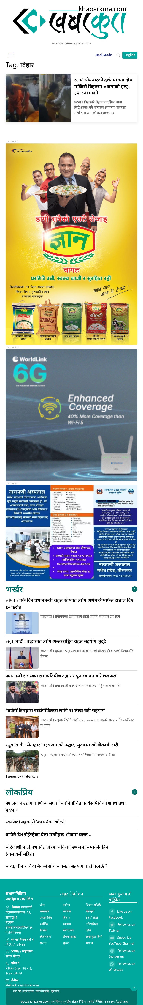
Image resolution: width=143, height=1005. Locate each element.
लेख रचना (45, 937)
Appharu (122, 1001)
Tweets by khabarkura (22, 776)
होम (42, 905)
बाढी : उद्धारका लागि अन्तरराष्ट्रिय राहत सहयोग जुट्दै (56, 641)
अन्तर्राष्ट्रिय (46, 918)
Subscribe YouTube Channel (121, 940)
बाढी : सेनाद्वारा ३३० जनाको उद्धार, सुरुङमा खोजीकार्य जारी (62, 745)
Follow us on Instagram (122, 954)
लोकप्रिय (19, 792)
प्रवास (43, 943)
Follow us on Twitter (122, 927)
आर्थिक (44, 924)
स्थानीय (67, 911)
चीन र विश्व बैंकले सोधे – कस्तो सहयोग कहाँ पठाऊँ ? (56, 866)
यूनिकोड (55, 991)
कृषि (88, 930)
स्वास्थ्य (67, 924)
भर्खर (14, 589)
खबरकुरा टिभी (94, 937)
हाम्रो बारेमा (28, 991)
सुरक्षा (66, 943)
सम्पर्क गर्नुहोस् (42, 991)
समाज (89, 943)
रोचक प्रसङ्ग (69, 937)
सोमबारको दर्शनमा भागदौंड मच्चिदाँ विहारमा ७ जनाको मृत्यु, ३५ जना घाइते (103, 86)
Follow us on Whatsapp (122, 967)
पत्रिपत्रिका (92, 924)
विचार (66, 918)
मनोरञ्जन (68, 930)
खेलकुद (90, 911)
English (130, 55)
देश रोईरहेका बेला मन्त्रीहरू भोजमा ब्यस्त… (48, 834)
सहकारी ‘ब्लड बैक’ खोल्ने (35, 822)
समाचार (44, 911)
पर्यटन (66, 905)
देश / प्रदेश (92, 918)
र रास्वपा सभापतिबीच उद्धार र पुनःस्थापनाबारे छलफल (61, 675)
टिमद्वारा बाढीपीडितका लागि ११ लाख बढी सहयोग (55, 710)
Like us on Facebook (120, 914)
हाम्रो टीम (17, 991)
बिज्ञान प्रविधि (93, 905)
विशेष (43, 930)
